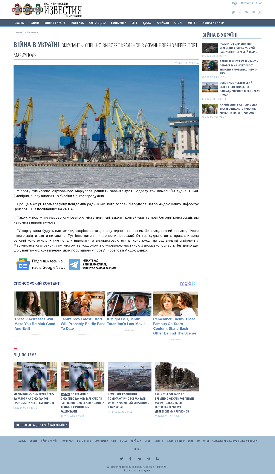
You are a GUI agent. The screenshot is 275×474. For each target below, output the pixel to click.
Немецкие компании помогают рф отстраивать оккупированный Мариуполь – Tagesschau (129, 400)
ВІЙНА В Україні (54, 23)
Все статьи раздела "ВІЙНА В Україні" (41, 425)
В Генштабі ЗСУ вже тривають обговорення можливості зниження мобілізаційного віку (239, 67)
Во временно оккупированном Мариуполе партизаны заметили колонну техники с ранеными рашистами (82, 402)
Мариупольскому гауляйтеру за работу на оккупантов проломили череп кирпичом (34, 398)
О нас (258, 3)
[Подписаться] (41, 264)
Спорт (178, 23)
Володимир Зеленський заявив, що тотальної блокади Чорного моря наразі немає (240, 89)
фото (65, 394)
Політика (77, 23)
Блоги (35, 23)
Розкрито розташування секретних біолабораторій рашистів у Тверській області (239, 48)
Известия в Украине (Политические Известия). (139, 466)
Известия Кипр (213, 23)
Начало (22, 441)
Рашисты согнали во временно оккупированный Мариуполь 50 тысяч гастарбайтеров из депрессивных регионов (174, 402)
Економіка (118, 23)
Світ (134, 23)
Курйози (163, 23)
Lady (190, 441)
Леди (235, 3)
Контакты (246, 3)
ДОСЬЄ (147, 23)
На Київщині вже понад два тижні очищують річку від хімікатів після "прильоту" (238, 109)
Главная (19, 23)
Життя (192, 23)
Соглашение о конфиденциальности (234, 441)
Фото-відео (97, 23)
